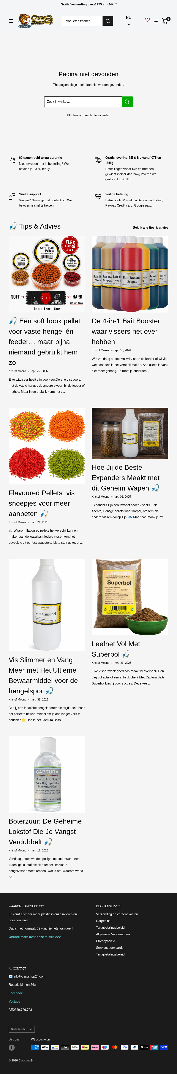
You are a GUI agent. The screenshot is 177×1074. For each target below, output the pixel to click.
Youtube (14, 1001)
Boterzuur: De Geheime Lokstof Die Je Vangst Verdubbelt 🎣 (45, 831)
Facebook (16, 993)
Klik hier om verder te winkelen (88, 115)
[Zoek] (108, 21)
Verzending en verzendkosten (117, 914)
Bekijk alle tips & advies (151, 227)
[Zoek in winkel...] (127, 101)
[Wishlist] (147, 21)
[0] (165, 21)
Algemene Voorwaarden (113, 934)
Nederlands (18, 1029)
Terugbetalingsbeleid (110, 927)
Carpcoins (103, 921)
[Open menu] (11, 21)
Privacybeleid (105, 941)
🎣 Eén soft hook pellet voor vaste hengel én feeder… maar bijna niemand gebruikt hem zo (44, 341)
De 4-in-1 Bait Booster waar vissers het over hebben (126, 331)
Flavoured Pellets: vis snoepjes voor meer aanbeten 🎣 (42, 503)
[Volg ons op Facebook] (12, 1048)
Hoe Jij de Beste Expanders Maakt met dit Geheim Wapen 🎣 (126, 477)
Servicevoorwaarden (110, 947)
